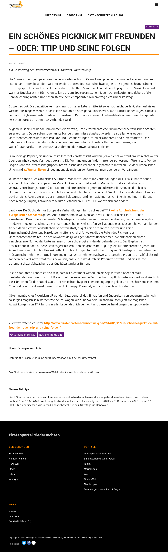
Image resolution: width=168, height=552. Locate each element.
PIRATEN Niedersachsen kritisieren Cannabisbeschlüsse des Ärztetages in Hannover (58, 405)
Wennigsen (14, 479)
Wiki (86, 474)
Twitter (24, 543)
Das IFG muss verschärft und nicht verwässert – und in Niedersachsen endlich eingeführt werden (66, 397)
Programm (74, 15)
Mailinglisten (90, 469)
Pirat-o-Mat (90, 479)
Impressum (53, 15)
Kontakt (13, 511)
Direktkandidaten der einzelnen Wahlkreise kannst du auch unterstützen (56, 372)
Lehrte (12, 474)
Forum (87, 463)
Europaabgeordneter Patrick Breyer (102, 489)
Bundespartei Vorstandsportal (99, 458)
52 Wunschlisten (34, 169)
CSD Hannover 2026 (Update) (131, 401)
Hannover (14, 463)
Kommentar (152, 27)
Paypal (34, 543)
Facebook (29, 543)
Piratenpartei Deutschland (97, 453)
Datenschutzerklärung (105, 15)
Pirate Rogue (87, 537)
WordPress (68, 537)
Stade (12, 469)
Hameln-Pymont (17, 458)
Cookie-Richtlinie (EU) (20, 521)
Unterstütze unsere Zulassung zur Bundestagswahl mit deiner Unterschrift (52, 358)
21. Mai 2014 (17, 62)
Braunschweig (16, 453)
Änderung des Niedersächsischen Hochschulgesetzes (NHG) (76, 401)
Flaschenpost (90, 484)
